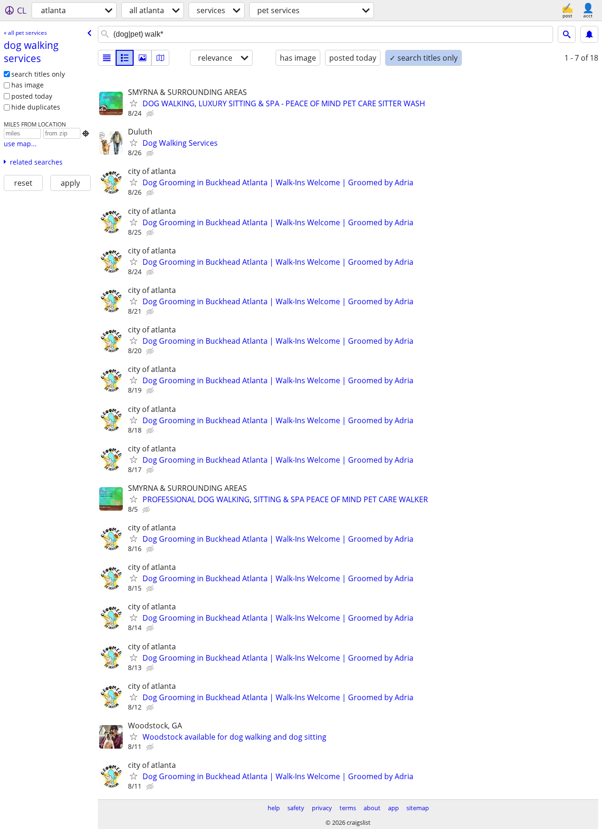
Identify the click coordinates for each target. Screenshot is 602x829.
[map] (160, 58)
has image (27, 84)
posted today (31, 96)
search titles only (38, 74)
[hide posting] (151, 114)
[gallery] (142, 58)
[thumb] (125, 58)
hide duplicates (35, 107)
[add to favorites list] (133, 103)
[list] (107, 58)
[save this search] (589, 34)
